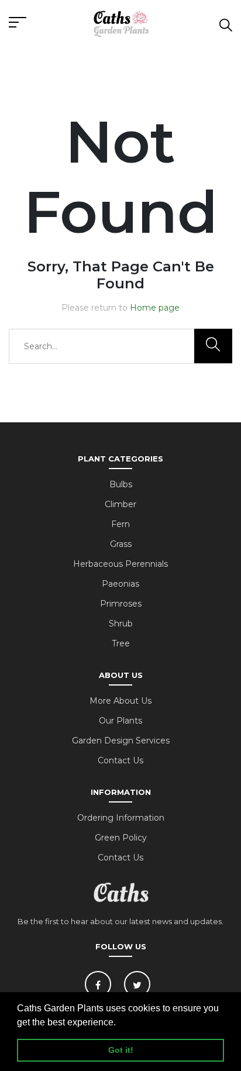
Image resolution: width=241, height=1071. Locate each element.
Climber (120, 504)
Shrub (121, 623)
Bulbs (120, 484)
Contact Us (120, 760)
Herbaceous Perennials (120, 564)
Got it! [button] (120, 1050)
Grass (121, 544)
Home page (155, 307)
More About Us (120, 700)
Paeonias (120, 583)
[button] (120, 1023)
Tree (121, 643)
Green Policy (121, 837)
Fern (120, 524)
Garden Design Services (121, 740)
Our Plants (120, 720)
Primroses (121, 603)
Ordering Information (120, 817)
